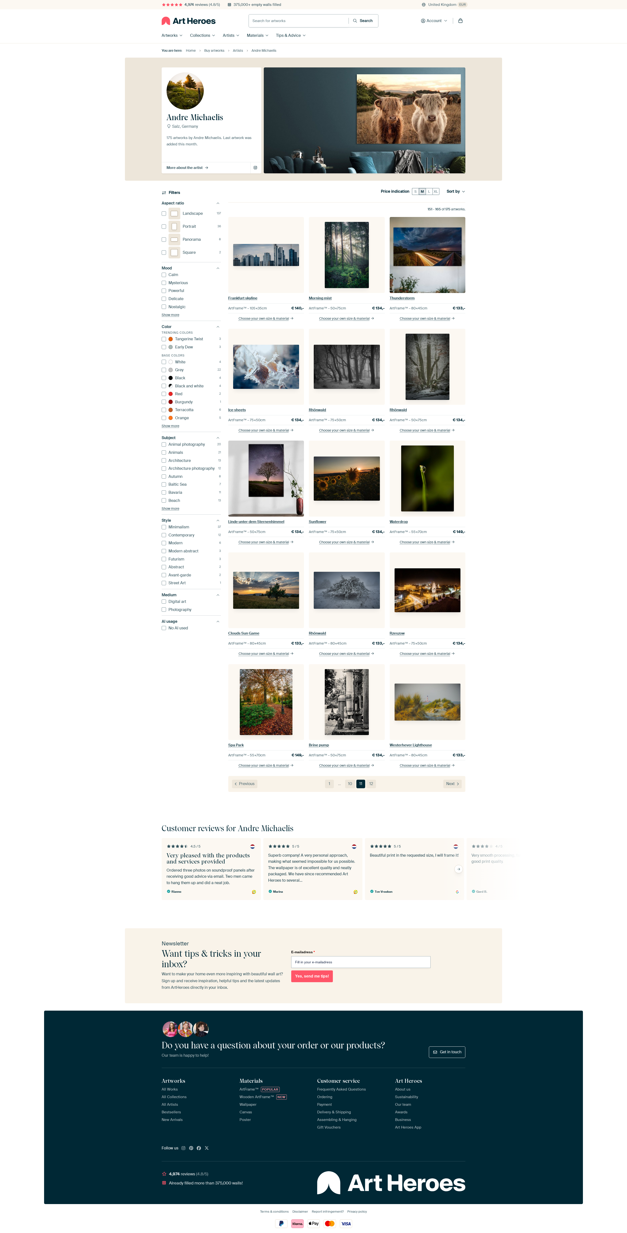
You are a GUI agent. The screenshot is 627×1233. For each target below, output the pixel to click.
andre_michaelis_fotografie (256, 168)
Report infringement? (328, 1211)
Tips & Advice (288, 35)
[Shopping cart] (460, 21)
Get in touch (450, 1052)
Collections (200, 35)
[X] (206, 1148)
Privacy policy (357, 1211)
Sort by (453, 191)
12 (371, 783)
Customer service (338, 1081)
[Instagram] (183, 1148)
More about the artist (185, 167)
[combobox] (299, 20)
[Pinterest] (191, 1148)
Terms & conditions (274, 1211)
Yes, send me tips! (312, 976)
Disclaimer (300, 1211)
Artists (228, 35)
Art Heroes (408, 1081)
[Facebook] (199, 1148)
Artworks (170, 35)
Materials (255, 35)
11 (360, 783)
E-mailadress (303, 952)
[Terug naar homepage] (189, 21)
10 (350, 783)
